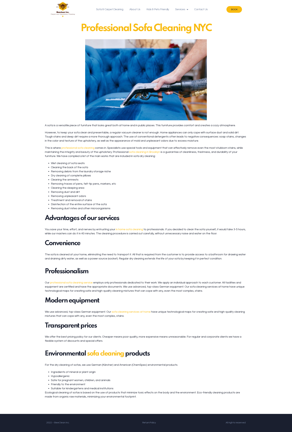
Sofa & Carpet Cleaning (109, 9)
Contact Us (201, 9)
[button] (234, 9)
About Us (134, 9)
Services (180, 9)
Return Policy (149, 422)
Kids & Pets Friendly (157, 9)
